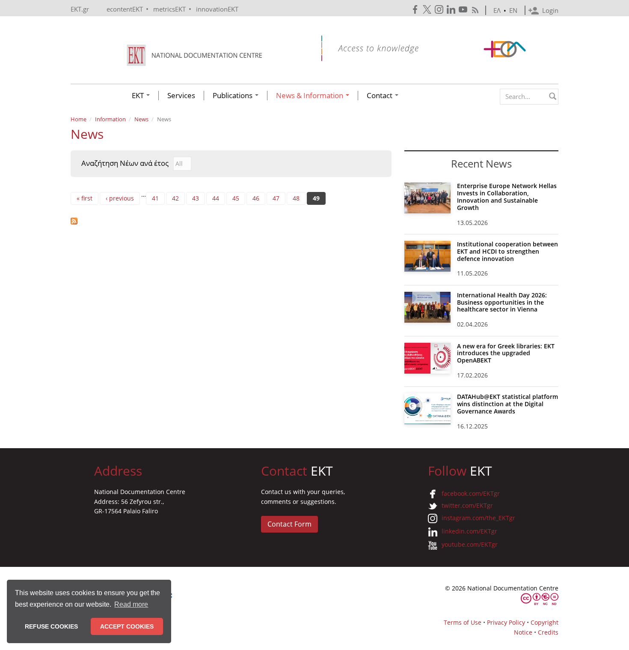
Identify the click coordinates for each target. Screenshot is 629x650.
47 (276, 198)
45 (235, 198)
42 (175, 198)
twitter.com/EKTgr (467, 505)
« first (84, 198)
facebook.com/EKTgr (471, 493)
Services (181, 95)
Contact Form (289, 524)
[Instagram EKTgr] (440, 10)
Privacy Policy (506, 622)
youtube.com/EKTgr (470, 544)
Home (78, 119)
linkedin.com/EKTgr (469, 531)
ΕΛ (497, 10)
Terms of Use (462, 622)
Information (110, 119)
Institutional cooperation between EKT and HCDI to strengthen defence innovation (507, 251)
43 (195, 198)
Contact (380, 95)
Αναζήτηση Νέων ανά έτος (125, 163)
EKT (138, 95)
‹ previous (120, 198)
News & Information (310, 95)
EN (513, 10)
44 (215, 198)
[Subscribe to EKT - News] (231, 221)
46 (255, 198)
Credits (548, 632)
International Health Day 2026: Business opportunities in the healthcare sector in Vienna (502, 302)
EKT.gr (80, 9)
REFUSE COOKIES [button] (51, 626)
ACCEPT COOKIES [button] (127, 626)
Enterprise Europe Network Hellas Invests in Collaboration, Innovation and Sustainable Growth (507, 196)
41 (155, 198)
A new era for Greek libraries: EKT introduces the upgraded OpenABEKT (506, 353)
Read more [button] (131, 604)
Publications (233, 95)
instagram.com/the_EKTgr (478, 518)
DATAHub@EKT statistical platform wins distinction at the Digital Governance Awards (507, 403)
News (141, 119)
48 (296, 198)
